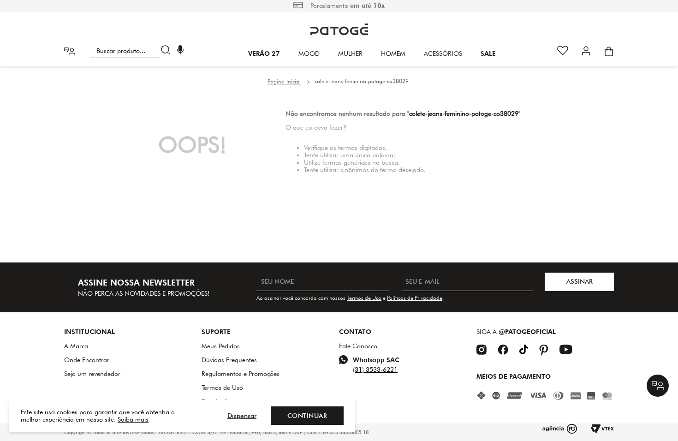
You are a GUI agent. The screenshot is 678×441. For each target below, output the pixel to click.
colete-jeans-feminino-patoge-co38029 (362, 80)
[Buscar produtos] (167, 50)
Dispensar (241, 415)
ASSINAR (579, 281)
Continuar (307, 415)
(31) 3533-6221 (375, 369)
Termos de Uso (364, 297)
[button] (180, 51)
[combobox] (131, 50)
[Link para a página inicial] (284, 81)
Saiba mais (133, 419)
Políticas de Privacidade (414, 297)
